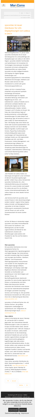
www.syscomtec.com (11, 299)
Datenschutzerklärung (12, 413)
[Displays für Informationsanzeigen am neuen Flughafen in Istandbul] (18, 44)
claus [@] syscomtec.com (19, 365)
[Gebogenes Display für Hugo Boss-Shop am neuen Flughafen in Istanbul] (16, 164)
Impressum (25, 413)
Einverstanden (13, 410)
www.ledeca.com (23, 356)
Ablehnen (23, 410)
